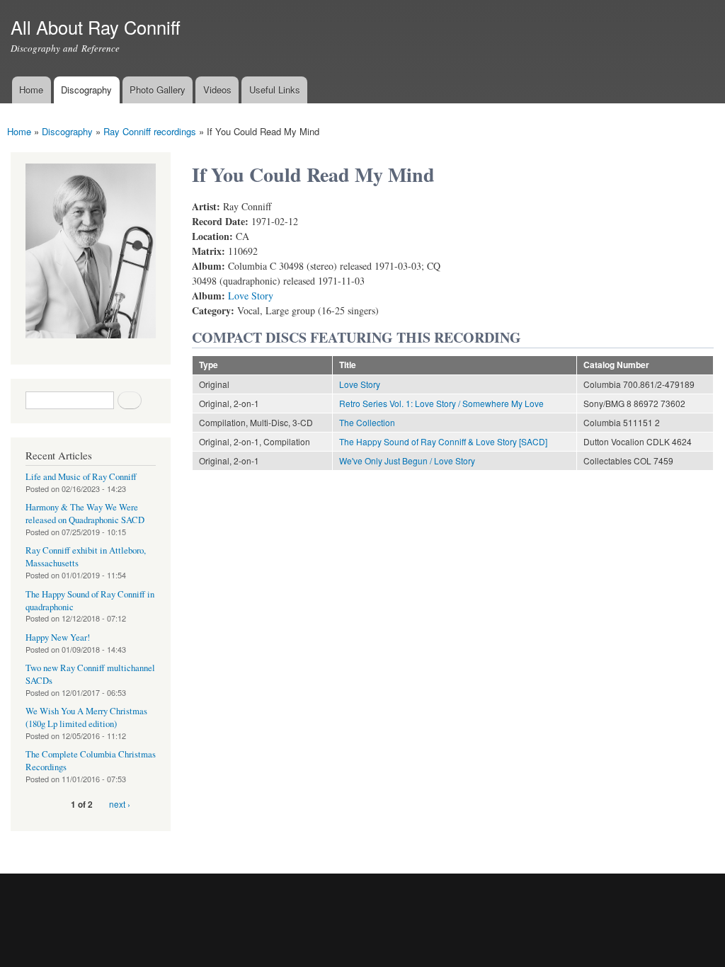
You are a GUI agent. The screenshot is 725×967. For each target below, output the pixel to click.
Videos (217, 89)
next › (119, 804)
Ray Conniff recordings (149, 131)
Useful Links (274, 89)
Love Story (250, 295)
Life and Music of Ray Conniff (81, 477)
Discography (86, 89)
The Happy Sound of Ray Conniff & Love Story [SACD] (443, 441)
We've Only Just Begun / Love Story (407, 460)
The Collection (367, 422)
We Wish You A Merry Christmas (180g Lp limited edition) (86, 717)
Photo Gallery (157, 89)
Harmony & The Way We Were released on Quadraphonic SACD (84, 513)
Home (31, 89)
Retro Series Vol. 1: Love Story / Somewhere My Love (441, 403)
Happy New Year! (57, 637)
